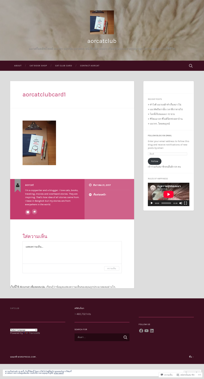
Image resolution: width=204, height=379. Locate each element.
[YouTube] (146, 330)
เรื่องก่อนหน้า (99, 194)
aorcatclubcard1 (44, 94)
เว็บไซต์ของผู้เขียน (34, 211)
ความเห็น (111, 268)
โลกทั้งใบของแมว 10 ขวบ (162, 114)
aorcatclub (102, 40)
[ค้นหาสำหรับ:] (102, 337)
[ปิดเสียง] (180, 203)
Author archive (27, 212)
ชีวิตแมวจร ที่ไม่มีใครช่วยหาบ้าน (166, 119)
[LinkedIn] (151, 330)
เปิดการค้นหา (191, 66)
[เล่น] (151, 203)
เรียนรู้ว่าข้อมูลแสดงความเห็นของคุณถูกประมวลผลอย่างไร (80, 287)
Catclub (14, 308)
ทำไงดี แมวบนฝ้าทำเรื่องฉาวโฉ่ (165, 104)
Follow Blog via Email (160, 135)
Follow (154, 161)
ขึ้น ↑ (191, 357)
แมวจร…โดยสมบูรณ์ (160, 123)
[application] (168, 194)
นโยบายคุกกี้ (59, 373)
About (18, 65)
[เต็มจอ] (185, 203)
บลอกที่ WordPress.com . (23, 357)
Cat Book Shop (38, 65)
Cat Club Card (63, 65)
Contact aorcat (89, 65)
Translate (34, 332)
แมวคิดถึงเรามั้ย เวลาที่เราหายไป (166, 109)
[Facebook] (141, 330)
